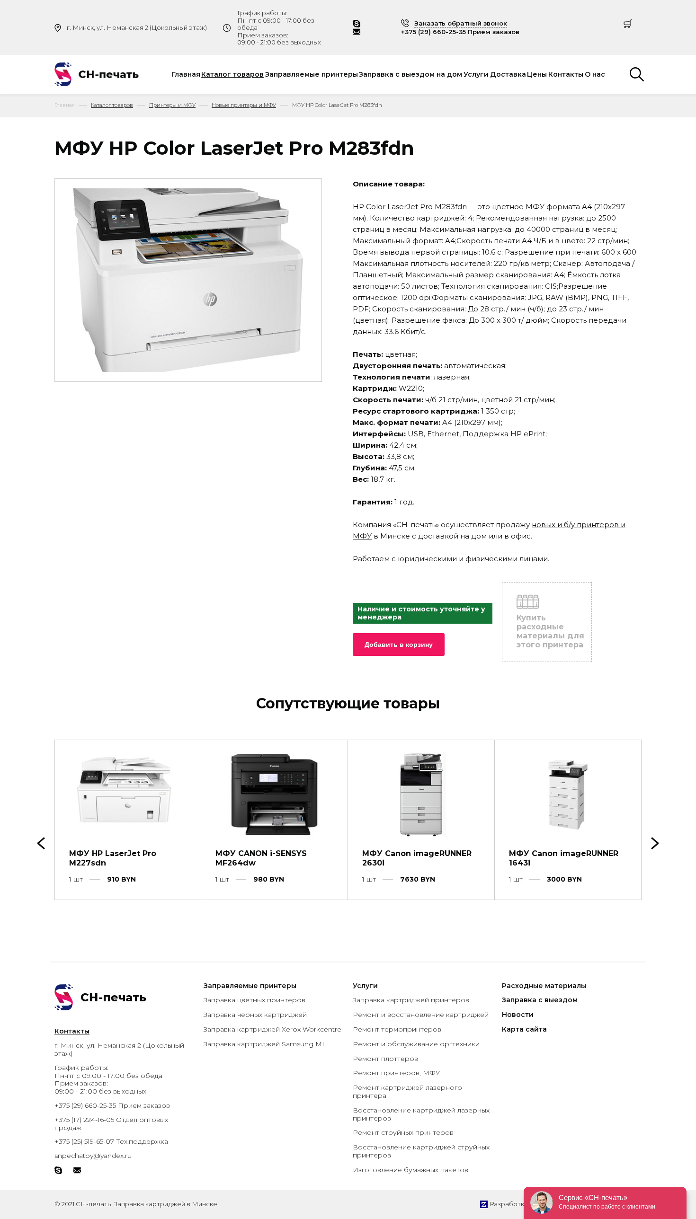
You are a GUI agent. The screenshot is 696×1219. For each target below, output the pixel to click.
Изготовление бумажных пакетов (410, 1170)
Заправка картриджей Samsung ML (265, 1044)
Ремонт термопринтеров (397, 1029)
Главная (186, 74)
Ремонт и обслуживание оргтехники (416, 1044)
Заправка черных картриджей (255, 1014)
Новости (518, 1014)
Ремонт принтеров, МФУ (396, 1073)
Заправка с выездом (540, 1000)
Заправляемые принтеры (311, 74)
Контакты (565, 74)
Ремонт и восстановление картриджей (421, 1014)
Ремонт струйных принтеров (403, 1132)
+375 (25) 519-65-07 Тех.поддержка (111, 1141)
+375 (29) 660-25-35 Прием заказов (460, 31)
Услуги (476, 74)
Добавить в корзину (399, 644)
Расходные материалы (544, 985)
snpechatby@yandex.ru (93, 1155)
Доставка (508, 74)
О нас (595, 74)
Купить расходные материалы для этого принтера (550, 631)
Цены (537, 74)
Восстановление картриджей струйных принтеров (421, 1151)
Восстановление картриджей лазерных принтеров (421, 1114)
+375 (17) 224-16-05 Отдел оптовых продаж (111, 1123)
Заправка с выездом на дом (410, 74)
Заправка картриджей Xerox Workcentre (272, 1029)
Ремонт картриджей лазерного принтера (407, 1091)
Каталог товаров (232, 74)
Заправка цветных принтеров (254, 1000)
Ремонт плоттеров (385, 1058)
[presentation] (655, 843)
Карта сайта (524, 1029)
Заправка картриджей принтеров (411, 1000)
